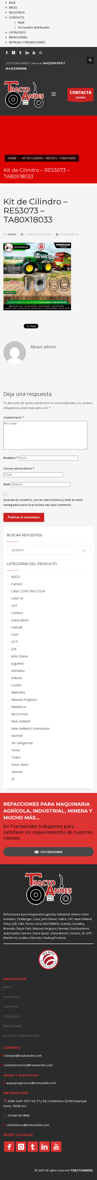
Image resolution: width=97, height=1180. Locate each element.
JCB (13, 649)
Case (36, 919)
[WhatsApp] (40, 52)
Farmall (16, 627)
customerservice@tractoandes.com (28, 1065)
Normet (17, 736)
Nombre (10, 458)
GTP (14, 642)
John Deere (19, 656)
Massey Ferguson (24, 699)
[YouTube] (33, 52)
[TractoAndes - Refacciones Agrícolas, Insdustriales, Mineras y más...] (48, 889)
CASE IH (17, 598)
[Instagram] (13, 52)
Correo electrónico (18, 468)
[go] (84, 550)
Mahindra (18, 692)
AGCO (15, 577)
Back (12, 2)
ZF (13, 779)
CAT (14, 605)
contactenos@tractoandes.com (28, 1125)
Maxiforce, (10, 938)
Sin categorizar (22, 743)
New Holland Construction (30, 728)
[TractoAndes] (9, 1146)
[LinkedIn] (27, 52)
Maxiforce (18, 707)
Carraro (16, 584)
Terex (15, 750)
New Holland (20, 721)
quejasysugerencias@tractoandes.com (31, 1083)
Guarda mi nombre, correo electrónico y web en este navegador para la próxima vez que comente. (43, 502)
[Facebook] (6, 52)
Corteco (17, 613)
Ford (14, 634)
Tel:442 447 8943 (19, 1115)
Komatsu (18, 670)
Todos (16, 757)
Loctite (16, 685)
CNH (21, 924)
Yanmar (17, 772)
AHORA (80, 94)
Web (6, 484)
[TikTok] (20, 52)
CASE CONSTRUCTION (28, 591)
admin (12, 234)
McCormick (19, 714)
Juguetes (17, 663)
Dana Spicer (20, 620)
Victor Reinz (19, 764)
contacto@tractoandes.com (21, 1056)
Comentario (13, 417)
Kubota (16, 678)
